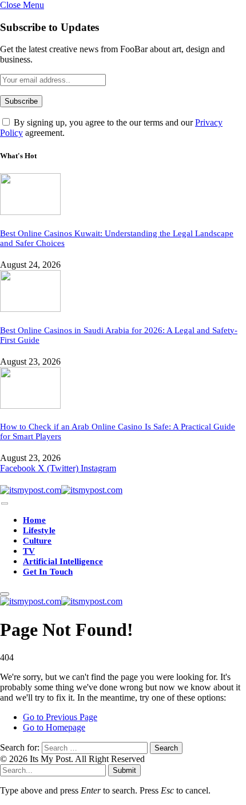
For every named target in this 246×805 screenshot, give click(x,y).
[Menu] (4, 503)
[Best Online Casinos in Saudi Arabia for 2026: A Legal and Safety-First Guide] (30, 309)
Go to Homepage (54, 727)
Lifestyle (39, 530)
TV (29, 551)
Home (34, 520)
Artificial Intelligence (63, 561)
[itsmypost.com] (61, 490)
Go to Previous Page (60, 717)
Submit (124, 770)
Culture (37, 540)
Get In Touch (48, 571)
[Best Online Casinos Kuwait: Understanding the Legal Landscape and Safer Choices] (30, 212)
